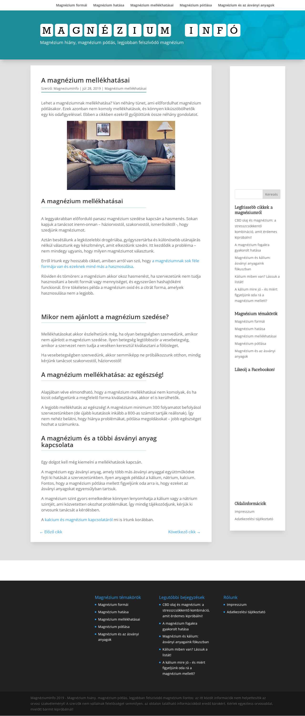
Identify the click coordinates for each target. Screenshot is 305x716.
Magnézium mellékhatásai (151, 5)
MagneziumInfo (66, 88)
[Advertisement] (266, 128)
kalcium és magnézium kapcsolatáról (79, 519)
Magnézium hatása (108, 5)
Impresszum (244, 511)
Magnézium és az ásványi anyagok (246, 5)
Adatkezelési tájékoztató (254, 519)
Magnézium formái (71, 5)
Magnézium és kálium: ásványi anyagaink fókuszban (253, 263)
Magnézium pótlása (196, 5)
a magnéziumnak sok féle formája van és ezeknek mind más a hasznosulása (120, 263)
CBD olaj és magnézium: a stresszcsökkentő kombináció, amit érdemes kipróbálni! (186, 610)
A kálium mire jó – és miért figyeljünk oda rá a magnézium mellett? (256, 295)
